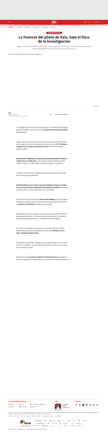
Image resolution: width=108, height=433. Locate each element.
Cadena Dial (60, 423)
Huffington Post (40, 423)
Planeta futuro (72, 423)
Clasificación (36, 27)
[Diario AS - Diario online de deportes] (54, 22)
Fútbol (10, 27)
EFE (9, 113)
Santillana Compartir (61, 421)
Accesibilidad (58, 416)
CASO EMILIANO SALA (54, 33)
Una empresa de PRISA (25, 422)
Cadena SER (69, 421)
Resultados (27, 27)
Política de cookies (36, 416)
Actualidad (19, 27)
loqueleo (73, 426)
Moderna (45, 426)
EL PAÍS (38, 421)
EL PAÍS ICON (59, 426)
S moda (66, 426)
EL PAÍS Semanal (66, 423)
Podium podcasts (52, 426)
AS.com (74, 421)
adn (79, 421)
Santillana (52, 421)
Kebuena (79, 423)
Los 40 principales (45, 421)
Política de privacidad (25, 416)
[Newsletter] (85, 22)
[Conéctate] (89, 22)
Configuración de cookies (47, 416)
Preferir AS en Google (62, 114)
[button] (50, 114)
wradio (48, 423)
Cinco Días (54, 423)
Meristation (80, 426)
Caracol (84, 421)
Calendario (45, 27)
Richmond (37, 426)
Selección (53, 27)
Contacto (10, 416)
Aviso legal (16, 416)
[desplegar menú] (9, 22)
